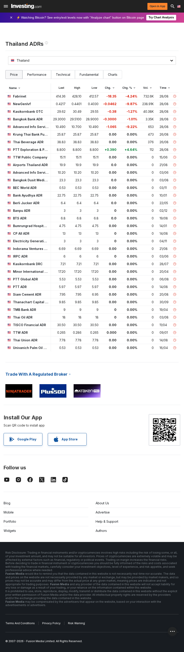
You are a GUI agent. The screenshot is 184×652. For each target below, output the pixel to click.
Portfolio (10, 521)
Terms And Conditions (20, 623)
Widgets (10, 531)
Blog (7, 503)
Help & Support (107, 521)
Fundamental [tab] (89, 74)
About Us (102, 503)
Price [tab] (14, 74)
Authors (101, 531)
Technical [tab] (63, 74)
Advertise (103, 512)
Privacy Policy (51, 623)
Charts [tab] (112, 74)
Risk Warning (76, 623)
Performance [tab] (36, 74)
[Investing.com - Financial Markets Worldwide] (26, 6)
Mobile (9, 512)
